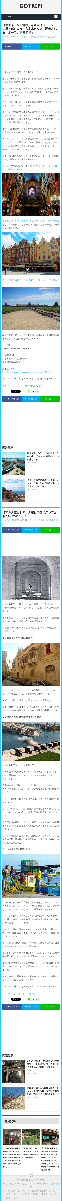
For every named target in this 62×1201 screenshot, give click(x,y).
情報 (42, 520)
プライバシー (12, 1194)
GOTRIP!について (11, 1190)
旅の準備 (49, 520)
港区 (41, 386)
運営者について (48, 1194)
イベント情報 (29, 37)
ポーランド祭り (15, 386)
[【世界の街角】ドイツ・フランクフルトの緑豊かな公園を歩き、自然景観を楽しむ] (31, 1137)
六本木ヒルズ (31, 386)
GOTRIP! (30, 6)
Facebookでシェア (12, 46)
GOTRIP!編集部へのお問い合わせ (39, 1190)
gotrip (5, 37)
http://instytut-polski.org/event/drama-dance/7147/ (26, 372)
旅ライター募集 (30, 1194)
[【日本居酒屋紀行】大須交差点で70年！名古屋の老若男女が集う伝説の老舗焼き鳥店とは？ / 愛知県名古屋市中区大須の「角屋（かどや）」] (12, 1137)
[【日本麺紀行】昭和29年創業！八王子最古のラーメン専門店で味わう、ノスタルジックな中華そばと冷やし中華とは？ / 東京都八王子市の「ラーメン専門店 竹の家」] (50, 1137)
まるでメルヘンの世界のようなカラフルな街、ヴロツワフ (29, 221)
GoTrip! (11, 378)
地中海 (32, 993)
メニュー (7, 16)
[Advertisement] (31, 61)
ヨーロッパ (41, 37)
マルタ (11, 993)
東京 (49, 37)
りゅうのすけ (8, 520)
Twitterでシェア (31, 46)
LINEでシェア (50, 46)
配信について (12, 1197)
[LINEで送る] (33, 391)
